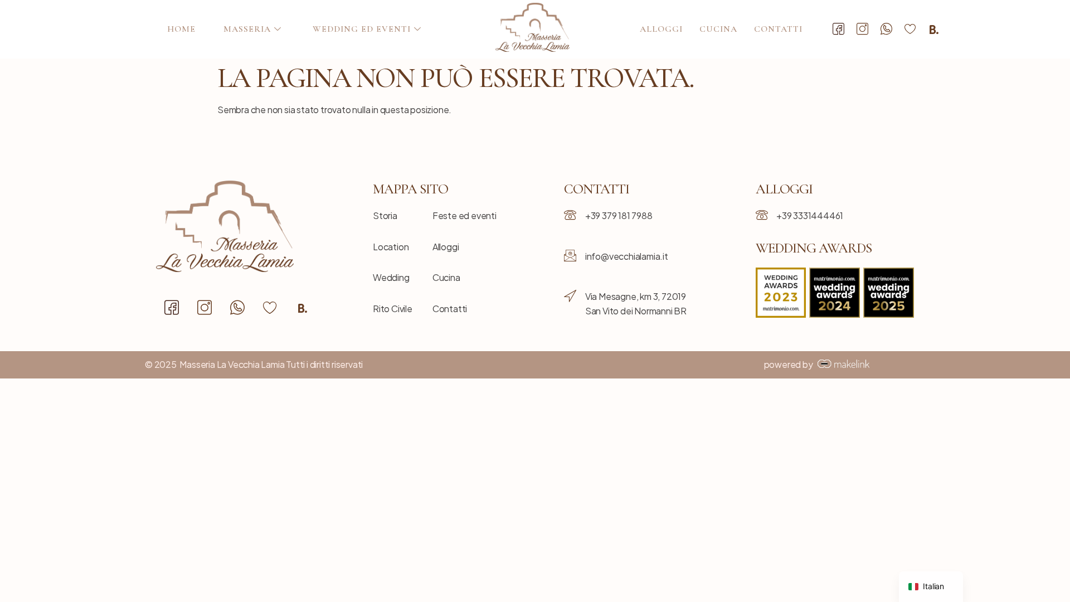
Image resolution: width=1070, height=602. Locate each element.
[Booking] (934, 29)
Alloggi (661, 29)
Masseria (247, 29)
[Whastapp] (886, 29)
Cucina (718, 29)
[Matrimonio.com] (910, 29)
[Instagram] (862, 29)
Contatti (778, 29)
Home (181, 29)
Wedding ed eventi (362, 29)
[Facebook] (838, 29)
